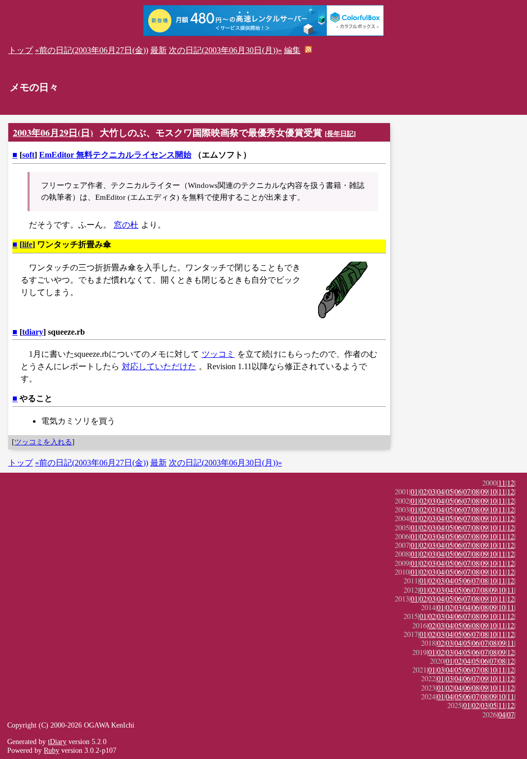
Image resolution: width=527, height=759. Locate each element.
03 (431, 491)
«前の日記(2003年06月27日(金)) (91, 50)
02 (423, 491)
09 (484, 491)
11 (501, 483)
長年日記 (340, 133)
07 (466, 491)
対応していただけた (159, 366)
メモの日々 (34, 87)
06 (458, 491)
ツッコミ (218, 354)
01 (414, 491)
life (27, 244)
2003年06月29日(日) (53, 132)
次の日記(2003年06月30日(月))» (225, 50)
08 (475, 491)
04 (440, 491)
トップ (20, 50)
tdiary (32, 331)
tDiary (57, 741)
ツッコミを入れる (43, 442)
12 (510, 483)
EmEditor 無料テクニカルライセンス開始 (115, 154)
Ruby (51, 750)
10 (493, 491)
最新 (158, 50)
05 (449, 491)
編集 (292, 50)
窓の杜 (126, 224)
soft (28, 154)
